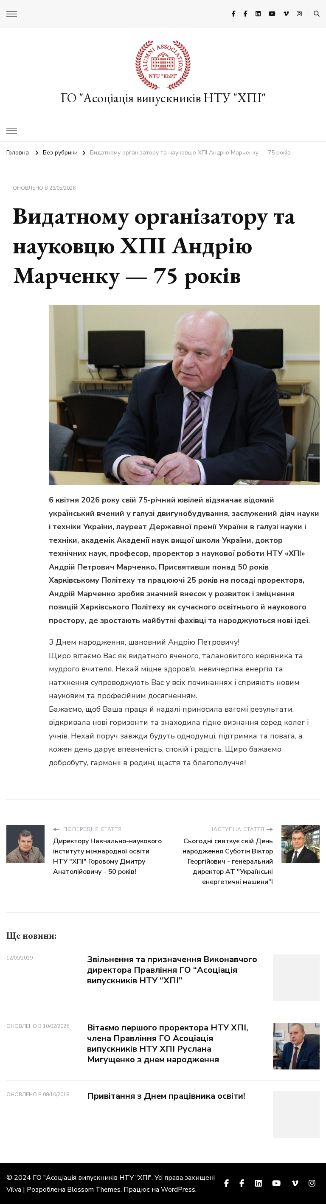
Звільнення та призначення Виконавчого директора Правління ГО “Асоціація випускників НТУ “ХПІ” (172, 970)
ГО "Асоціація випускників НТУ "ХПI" (163, 98)
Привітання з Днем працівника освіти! (166, 1096)
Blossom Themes (94, 1189)
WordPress (178, 1189)
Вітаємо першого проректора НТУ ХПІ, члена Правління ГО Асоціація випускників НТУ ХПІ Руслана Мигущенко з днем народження (167, 1043)
